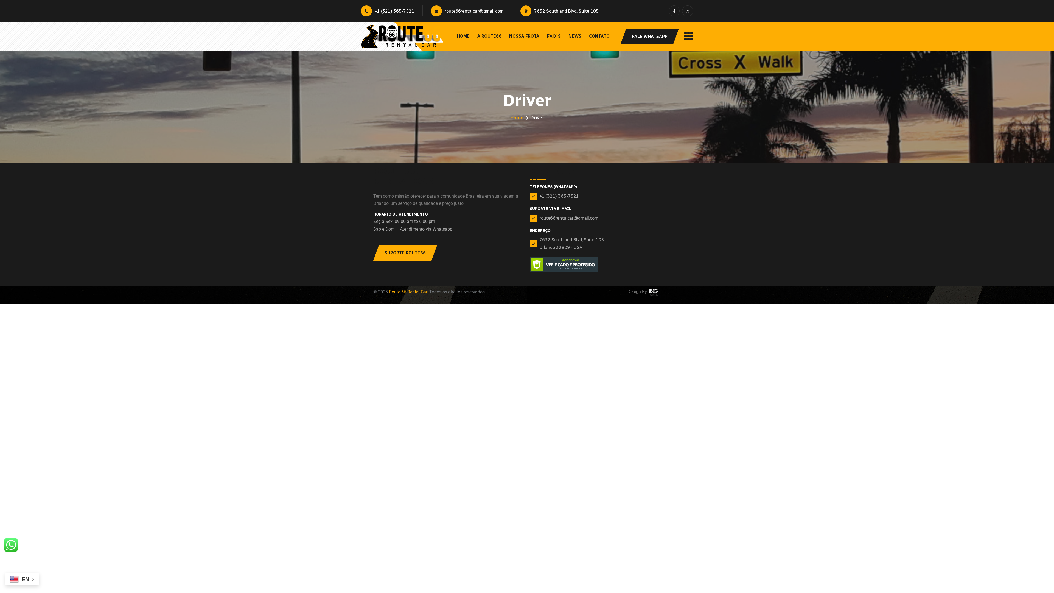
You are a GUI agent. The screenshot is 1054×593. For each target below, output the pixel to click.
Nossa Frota (524, 36)
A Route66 (489, 36)
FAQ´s (554, 36)
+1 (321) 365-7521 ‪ (559, 196)
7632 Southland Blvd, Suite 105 (566, 11)
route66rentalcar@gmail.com (474, 11)
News (574, 36)
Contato (599, 36)
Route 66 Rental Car (408, 292)
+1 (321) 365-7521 (394, 11)
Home (463, 36)
